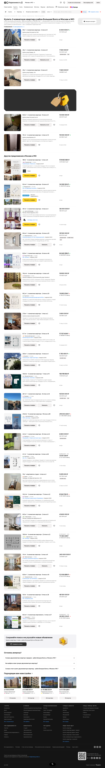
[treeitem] (8, 7)
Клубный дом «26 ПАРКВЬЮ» (30, 578)
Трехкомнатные (28, 730)
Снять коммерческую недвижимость (72, 737)
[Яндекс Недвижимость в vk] (95, 747)
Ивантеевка (66, 719)
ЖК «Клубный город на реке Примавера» (33, 498)
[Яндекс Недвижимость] (13, 3)
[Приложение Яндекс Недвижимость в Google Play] (94, 758)
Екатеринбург (46, 714)
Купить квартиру (67, 728)
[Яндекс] (98, 765)
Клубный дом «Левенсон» (29, 163)
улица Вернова (30, 137)
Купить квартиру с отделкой (70, 739)
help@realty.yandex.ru (34, 756)
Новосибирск (46, 712)
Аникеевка (7, 708)
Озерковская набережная (33, 518)
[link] (98, 2)
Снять (44, 728)
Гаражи (6, 734)
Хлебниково (7, 714)
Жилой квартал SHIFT (28, 337)
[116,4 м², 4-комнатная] (13, 282)
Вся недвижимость (9, 747)
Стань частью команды (27, 747)
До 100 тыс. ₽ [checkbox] (42, 102)
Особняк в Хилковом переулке (30, 558)
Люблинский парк (27, 397)
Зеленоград (66, 712)
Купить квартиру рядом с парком (71, 730)
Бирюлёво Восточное (29, 719)
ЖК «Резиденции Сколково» (30, 188)
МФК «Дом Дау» (27, 418)
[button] (64, 2)
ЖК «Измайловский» (28, 598)
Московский (66, 714)
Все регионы (86, 717)
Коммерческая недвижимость (11, 732)
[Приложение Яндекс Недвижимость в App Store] (92, 758)
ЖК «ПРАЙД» (26, 538)
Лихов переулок (31, 212)
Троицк (64, 717)
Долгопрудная (7, 712)
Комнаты (6, 737)
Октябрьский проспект (33, 478)
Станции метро (87, 714)
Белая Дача (26, 717)
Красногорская (8, 719)
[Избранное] (60, 2)
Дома (5, 730)
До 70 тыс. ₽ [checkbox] (31, 102)
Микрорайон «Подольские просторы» (32, 438)
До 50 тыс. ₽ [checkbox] (21, 102)
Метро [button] (84, 12)
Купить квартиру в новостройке (71, 734)
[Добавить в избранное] (39, 40)
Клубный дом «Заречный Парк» (30, 357)
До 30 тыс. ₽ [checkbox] (10, 102)
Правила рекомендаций (58, 747)
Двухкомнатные (28, 732)
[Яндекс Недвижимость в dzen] (97, 747)
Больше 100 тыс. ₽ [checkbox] (12, 107)
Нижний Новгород (48, 719)
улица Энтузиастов (31, 32)
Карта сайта (75, 747)
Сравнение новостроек (89, 710)
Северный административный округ (33, 708)
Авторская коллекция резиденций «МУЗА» (33, 297)
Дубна (24, 32)
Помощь (68, 747)
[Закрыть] (100, 11)
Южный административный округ (32, 710)
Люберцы (25, 478)
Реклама (17, 747)
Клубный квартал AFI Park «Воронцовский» (33, 237)
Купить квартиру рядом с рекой (71, 732)
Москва (24, 212)
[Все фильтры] (5, 11)
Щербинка (65, 708)
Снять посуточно (47, 730)
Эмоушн (25, 618)
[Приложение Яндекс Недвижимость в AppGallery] (97, 758)
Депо (5, 710)
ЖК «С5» (25, 458)
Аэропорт (26, 712)
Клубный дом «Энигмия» (29, 377)
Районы (85, 712)
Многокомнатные (28, 734)
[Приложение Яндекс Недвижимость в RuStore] (100, 758)
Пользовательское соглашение (43, 747)
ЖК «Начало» (26, 257)
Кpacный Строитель (9, 717)
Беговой (26, 714)
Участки (6, 728)
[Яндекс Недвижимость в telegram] (100, 747)
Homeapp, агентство (32, 220)
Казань (45, 717)
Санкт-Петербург (47, 710)
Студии (25, 728)
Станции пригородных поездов (91, 708)
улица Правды (29, 52)
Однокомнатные (28, 737)
